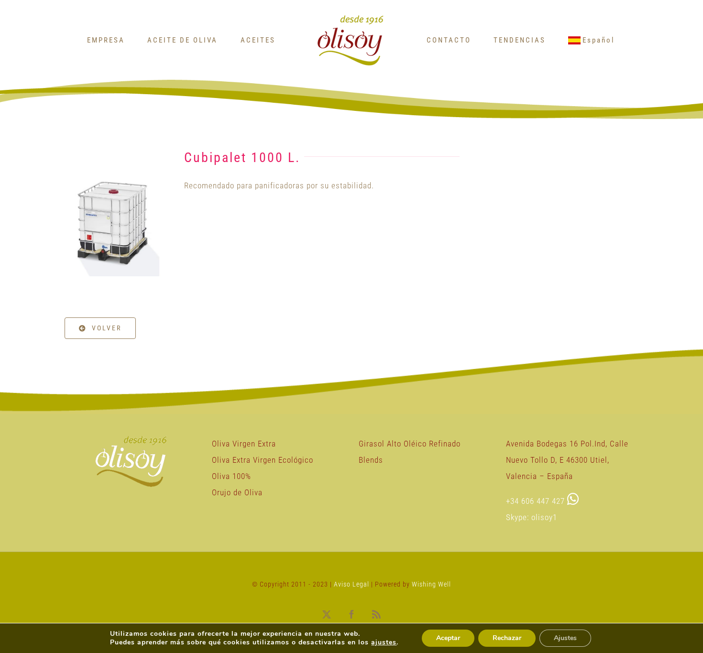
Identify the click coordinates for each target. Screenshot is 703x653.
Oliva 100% (231, 476)
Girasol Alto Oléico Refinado (410, 443)
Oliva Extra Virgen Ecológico (262, 460)
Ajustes (565, 637)
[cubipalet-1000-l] (113, 142)
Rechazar (507, 637)
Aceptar (448, 637)
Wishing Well (431, 584)
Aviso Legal (352, 584)
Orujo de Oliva (237, 492)
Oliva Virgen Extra (244, 443)
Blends (371, 460)
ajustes (383, 642)
